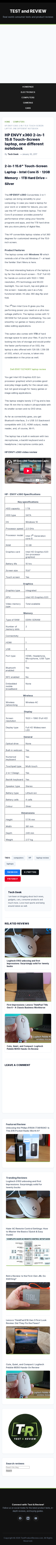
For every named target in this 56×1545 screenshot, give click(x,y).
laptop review (42, 858)
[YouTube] (36, 1518)
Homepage (28, 87)
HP (30, 858)
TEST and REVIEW (28, 11)
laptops (10, 864)
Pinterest (12, 879)
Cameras (28, 103)
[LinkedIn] (28, 1518)
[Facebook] (20, 1518)
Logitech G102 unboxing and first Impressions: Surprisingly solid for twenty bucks (24, 1184)
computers (18, 858)
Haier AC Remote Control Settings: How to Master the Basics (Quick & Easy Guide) (27, 1231)
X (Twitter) (30, 872)
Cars (28, 108)
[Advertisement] (28, 54)
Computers (28, 97)
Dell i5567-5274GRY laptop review (28, 369)
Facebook (12, 872)
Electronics (28, 92)
